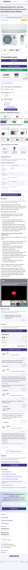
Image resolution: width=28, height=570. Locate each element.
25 (2, 95)
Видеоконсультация (11, 109)
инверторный (14, 177)
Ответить (5, 366)
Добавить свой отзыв (15, 349)
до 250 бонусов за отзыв (14, 17)
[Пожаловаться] (25, 358)
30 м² (12, 173)
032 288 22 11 (5, 534)
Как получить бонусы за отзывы (14, 330)
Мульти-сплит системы (5, 152)
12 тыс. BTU (13, 187)
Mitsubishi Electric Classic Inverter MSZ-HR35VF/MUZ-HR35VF (17, 118)
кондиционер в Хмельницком (8, 487)
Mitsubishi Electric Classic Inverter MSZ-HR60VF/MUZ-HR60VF (23, 138)
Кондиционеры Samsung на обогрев (10, 479)
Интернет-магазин (3, 4)
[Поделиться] (23, 358)
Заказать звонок (10, 107)
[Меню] (1, 1)
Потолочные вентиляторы (23, 152)
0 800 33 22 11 (5, 528)
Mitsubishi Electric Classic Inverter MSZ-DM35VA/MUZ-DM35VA (6, 118)
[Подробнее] (8, 177)
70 (14, 95)
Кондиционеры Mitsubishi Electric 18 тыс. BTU (11, 476)
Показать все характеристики (10, 194)
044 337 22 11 (5, 532)
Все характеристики (8, 83)
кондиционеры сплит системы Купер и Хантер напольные (12, 482)
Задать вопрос (15, 465)
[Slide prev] (3, 35)
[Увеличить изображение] (26, 44)
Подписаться (14, 508)
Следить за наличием (14, 66)
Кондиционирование (17, 4)
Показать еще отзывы (15, 451)
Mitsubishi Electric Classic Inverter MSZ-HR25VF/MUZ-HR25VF (5, 138)
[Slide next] (25, 35)
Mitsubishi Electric (6, 77)
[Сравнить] (26, 57)
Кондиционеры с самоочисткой (9, 474)
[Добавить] (8, 140)
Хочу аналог (14, 60)
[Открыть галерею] (26, 47)
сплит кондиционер (6, 471)
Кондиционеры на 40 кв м (7, 485)
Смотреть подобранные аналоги (14, 70)
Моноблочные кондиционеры (14, 152)
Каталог (10, 4)
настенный (13, 181)
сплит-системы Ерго (21, 487)
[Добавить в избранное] (24, 57)
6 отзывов (26, 15)
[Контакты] (27, 1)
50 (10, 95)
